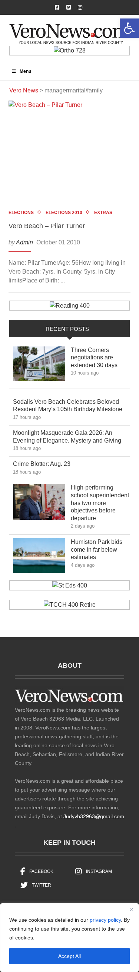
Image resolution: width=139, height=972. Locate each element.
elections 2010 (64, 212)
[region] (69, 937)
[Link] (39, 365)
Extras (103, 212)
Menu (25, 71)
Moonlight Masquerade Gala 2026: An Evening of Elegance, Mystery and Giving (71, 437)
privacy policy (105, 920)
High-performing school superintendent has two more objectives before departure (100, 502)
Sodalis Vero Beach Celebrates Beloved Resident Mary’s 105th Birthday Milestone (71, 406)
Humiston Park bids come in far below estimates (96, 549)
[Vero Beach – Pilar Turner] (69, 153)
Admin (24, 242)
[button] (129, 28)
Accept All (69, 956)
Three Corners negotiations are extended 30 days (99, 358)
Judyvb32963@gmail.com (93, 816)
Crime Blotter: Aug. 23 (47, 463)
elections (21, 212)
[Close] (131, 909)
